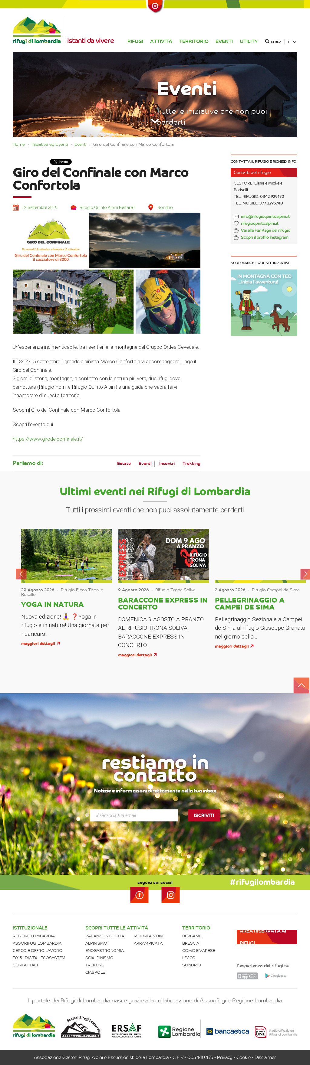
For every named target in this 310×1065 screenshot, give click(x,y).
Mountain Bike (149, 936)
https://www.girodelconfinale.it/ (48, 439)
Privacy (224, 1057)
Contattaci (25, 965)
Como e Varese (198, 950)
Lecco (189, 958)
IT (289, 42)
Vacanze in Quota (104, 936)
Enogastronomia (104, 950)
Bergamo (192, 936)
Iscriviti (204, 815)
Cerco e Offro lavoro (37, 950)
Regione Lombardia (34, 936)
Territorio (194, 41)
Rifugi (135, 41)
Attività (161, 41)
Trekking (191, 463)
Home (19, 144)
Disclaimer (265, 1057)
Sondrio (191, 965)
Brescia (190, 943)
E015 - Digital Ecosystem (39, 958)
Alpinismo (96, 943)
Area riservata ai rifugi (263, 937)
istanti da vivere (90, 40)
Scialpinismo (99, 958)
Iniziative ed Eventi (49, 144)
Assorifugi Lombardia (37, 943)
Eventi (224, 41)
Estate (124, 463)
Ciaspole (95, 972)
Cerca (276, 42)
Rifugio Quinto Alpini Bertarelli (107, 207)
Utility (249, 41)
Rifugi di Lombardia (38, 30)
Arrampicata (148, 943)
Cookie (243, 1057)
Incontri (167, 463)
